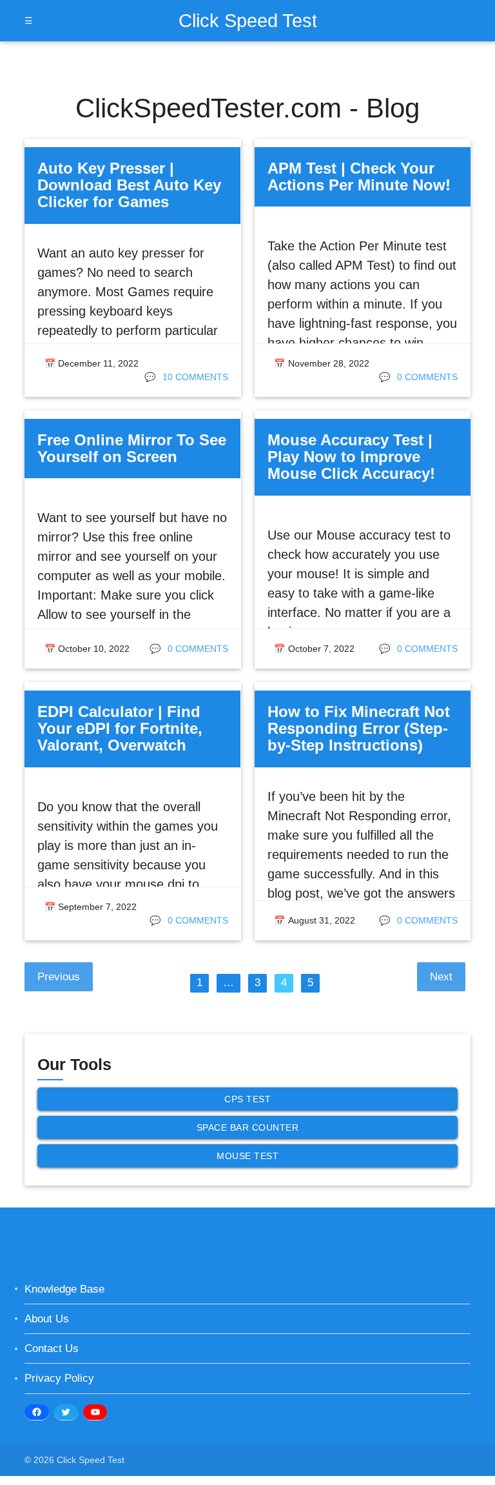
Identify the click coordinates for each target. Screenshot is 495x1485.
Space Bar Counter (248, 1127)
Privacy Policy (59, 1378)
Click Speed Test (248, 20)
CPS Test (247, 1099)
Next (441, 977)
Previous (58, 977)
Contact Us (51, 1348)
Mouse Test (247, 1156)
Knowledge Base (64, 1289)
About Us (46, 1319)
